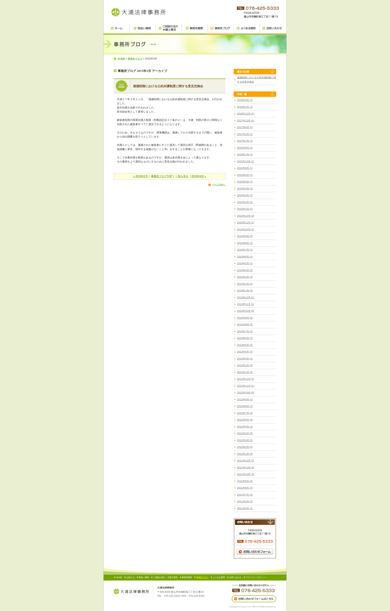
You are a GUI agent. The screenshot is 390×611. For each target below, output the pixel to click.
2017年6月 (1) (245, 127)
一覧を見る (181, 176)
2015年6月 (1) (245, 175)
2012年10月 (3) (245, 392)
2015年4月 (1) (245, 188)
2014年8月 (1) (245, 243)
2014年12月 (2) (245, 215)
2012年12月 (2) (245, 379)
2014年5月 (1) (245, 263)
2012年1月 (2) (245, 454)
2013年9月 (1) (245, 317)
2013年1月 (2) (245, 372)
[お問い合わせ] (273, 29)
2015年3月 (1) (245, 195)
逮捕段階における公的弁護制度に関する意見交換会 (168, 86)
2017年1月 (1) (245, 141)
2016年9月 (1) (245, 147)
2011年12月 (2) (245, 460)
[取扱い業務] (143, 29)
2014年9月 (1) (245, 236)
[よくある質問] (247, 29)
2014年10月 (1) (245, 229)
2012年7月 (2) (245, 413)
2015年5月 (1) (245, 181)
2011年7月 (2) (245, 494)
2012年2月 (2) (245, 447)
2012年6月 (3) (245, 419)
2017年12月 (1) (245, 120)
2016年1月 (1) (245, 154)
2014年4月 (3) (245, 270)
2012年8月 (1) (245, 406)
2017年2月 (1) (245, 134)
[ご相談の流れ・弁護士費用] (169, 29)
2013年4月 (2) (245, 351)
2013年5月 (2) (245, 345)
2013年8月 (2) (245, 324)
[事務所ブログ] (138, 12)
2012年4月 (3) (245, 433)
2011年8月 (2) (245, 487)
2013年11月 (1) (245, 304)
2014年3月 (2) (245, 277)
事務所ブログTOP (161, 176)
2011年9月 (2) (245, 481)
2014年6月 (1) (245, 256)
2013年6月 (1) (245, 338)
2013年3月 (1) (245, 358)
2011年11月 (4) (245, 467)
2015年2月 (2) (245, 202)
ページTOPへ (218, 184)
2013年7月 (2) (245, 331)
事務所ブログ (135, 58)
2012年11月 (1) (245, 386)
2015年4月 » (199, 176)
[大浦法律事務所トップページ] (117, 29)
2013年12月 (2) (245, 297)
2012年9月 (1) (245, 399)
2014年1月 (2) (245, 290)
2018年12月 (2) (245, 113)
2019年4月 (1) (245, 100)
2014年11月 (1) (245, 222)
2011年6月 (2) (245, 501)
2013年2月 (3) (245, 365)
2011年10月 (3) (245, 474)
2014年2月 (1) (245, 284)
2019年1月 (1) (245, 107)
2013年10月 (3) (245, 311)
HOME (121, 58)
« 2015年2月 (140, 176)
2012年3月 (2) (245, 440)
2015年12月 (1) (245, 161)
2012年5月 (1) (245, 426)
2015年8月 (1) (245, 168)
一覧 (244, 94)
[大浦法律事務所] (131, 591)
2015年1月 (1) (245, 209)
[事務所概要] (195, 29)
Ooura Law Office (248, 607)
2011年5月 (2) (245, 508)
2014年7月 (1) (245, 249)
